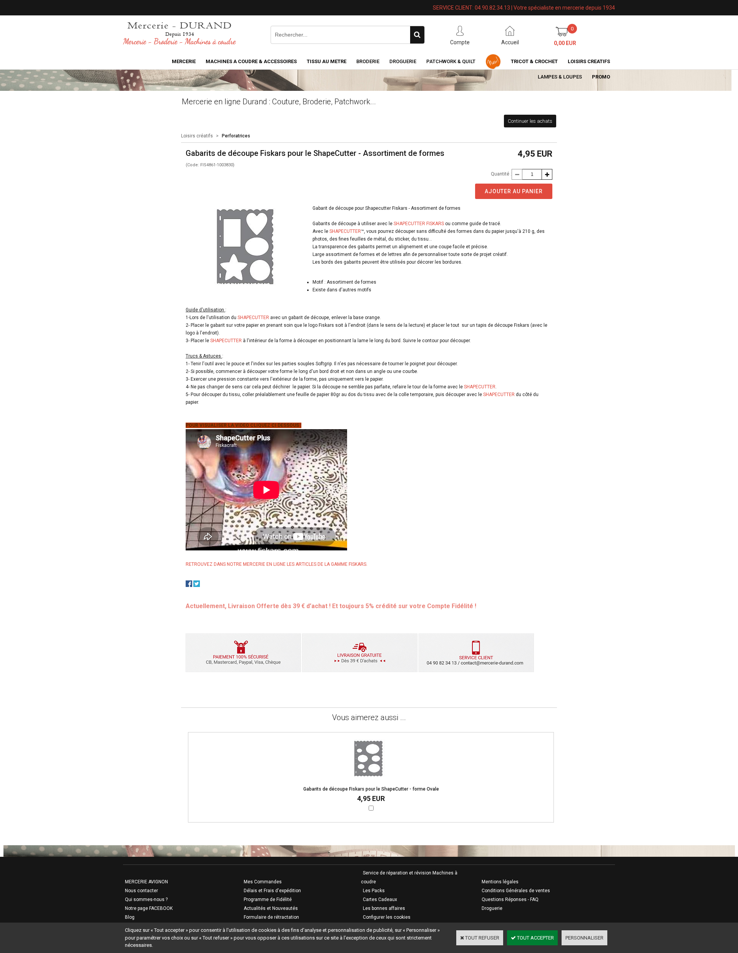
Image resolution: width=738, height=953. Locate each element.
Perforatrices (236, 136)
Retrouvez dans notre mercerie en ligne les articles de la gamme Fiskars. (276, 564)
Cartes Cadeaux (380, 899)
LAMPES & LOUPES (560, 77)
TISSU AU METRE (326, 61)
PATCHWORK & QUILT (450, 61)
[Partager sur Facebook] (189, 585)
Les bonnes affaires (384, 908)
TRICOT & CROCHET (534, 61)
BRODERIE (367, 61)
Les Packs (374, 890)
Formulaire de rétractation (271, 917)
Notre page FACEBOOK (149, 908)
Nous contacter (141, 890)
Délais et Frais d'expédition (272, 890)
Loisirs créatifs (197, 136)
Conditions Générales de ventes (516, 890)
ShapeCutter (345, 231)
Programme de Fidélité (268, 899)
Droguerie (402, 61)
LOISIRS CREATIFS (589, 61)
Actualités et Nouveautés (271, 908)
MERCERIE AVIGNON (146, 881)
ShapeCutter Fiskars (419, 223)
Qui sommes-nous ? (146, 899)
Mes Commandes (263, 881)
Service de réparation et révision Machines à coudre (409, 877)
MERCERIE (184, 61)
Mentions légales (500, 881)
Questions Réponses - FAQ (510, 899)
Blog (130, 917)
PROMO (601, 77)
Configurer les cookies (387, 917)
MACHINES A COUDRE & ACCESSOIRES (251, 61)
